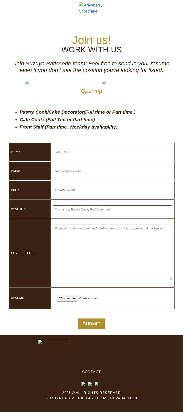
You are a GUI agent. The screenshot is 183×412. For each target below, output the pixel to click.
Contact (91, 372)
